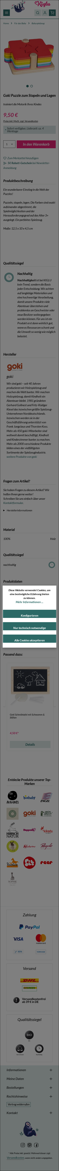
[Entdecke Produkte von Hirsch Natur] (13, 830)
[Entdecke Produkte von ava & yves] (13, 797)
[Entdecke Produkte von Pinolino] (13, 862)
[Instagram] (23, 1144)
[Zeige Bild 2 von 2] (31, 86)
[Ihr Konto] (45, 12)
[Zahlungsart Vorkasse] (41, 951)
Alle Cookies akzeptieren (29, 640)
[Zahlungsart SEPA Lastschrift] (18, 951)
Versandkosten (15, 1157)
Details (30, 744)
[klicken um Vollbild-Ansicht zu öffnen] (29, 57)
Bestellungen (15, 1087)
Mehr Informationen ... (29, 602)
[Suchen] (37, 12)
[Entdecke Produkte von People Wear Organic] (46, 846)
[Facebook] (36, 1144)
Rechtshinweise (17, 1096)
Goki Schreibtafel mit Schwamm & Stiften (27, 716)
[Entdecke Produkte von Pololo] (29, 862)
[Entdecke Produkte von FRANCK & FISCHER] (13, 813)
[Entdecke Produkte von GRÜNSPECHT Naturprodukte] (46, 813)
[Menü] (6, 12)
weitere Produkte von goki (22, 456)
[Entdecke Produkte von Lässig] (13, 846)
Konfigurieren (29, 615)
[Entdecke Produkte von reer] (46, 862)
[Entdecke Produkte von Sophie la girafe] (13, 879)
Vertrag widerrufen (19, 1104)
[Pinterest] (29, 1144)
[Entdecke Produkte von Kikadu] (46, 830)
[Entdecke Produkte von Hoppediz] (29, 830)
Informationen (16, 1070)
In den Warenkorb (36, 144)
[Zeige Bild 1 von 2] (27, 86)
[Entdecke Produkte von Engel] (46, 797)
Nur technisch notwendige (29, 628)
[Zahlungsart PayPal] (29, 927)
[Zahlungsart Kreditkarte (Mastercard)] (41, 938)
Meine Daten (15, 1079)
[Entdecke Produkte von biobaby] (29, 797)
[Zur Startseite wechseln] (18, 6)
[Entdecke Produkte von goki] (29, 813)
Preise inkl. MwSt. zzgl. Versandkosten (20, 121)
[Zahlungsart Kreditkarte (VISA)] (18, 938)
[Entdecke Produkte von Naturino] (29, 846)
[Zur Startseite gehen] (43, 4)
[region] (29, 59)
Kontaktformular (13, 503)
